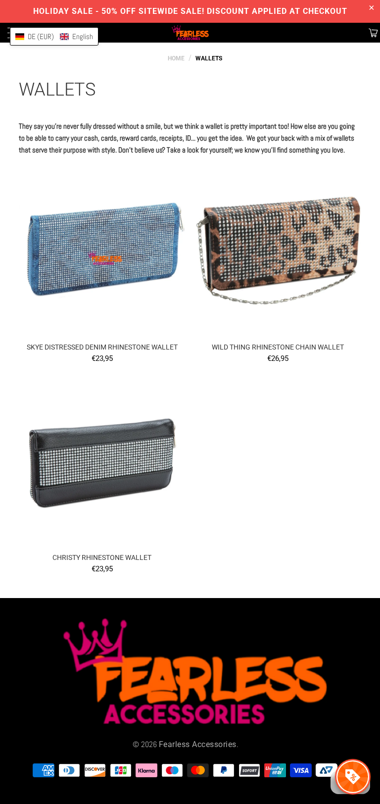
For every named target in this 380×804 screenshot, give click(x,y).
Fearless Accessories (198, 744)
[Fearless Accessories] (190, 33)
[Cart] (372, 33)
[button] (54, 36)
